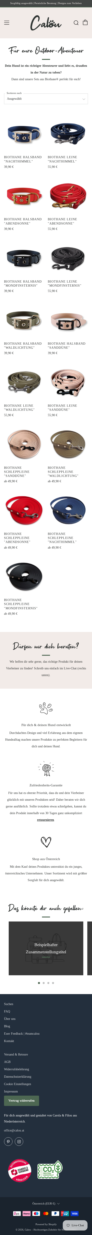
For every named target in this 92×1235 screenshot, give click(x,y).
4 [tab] (53, 983)
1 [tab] (39, 983)
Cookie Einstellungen (17, 1084)
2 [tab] (44, 983)
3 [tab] (48, 983)
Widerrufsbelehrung (16, 1069)
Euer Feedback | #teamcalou (22, 1033)
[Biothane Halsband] (24, 134)
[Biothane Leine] (68, 134)
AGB (7, 1062)
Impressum (11, 1091)
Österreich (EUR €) (43, 1203)
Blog (7, 1026)
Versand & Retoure (16, 1054)
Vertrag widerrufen (21, 1100)
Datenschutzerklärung (17, 1076)
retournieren (45, 820)
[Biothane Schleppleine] (24, 444)
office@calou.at (14, 1130)
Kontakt (9, 1041)
